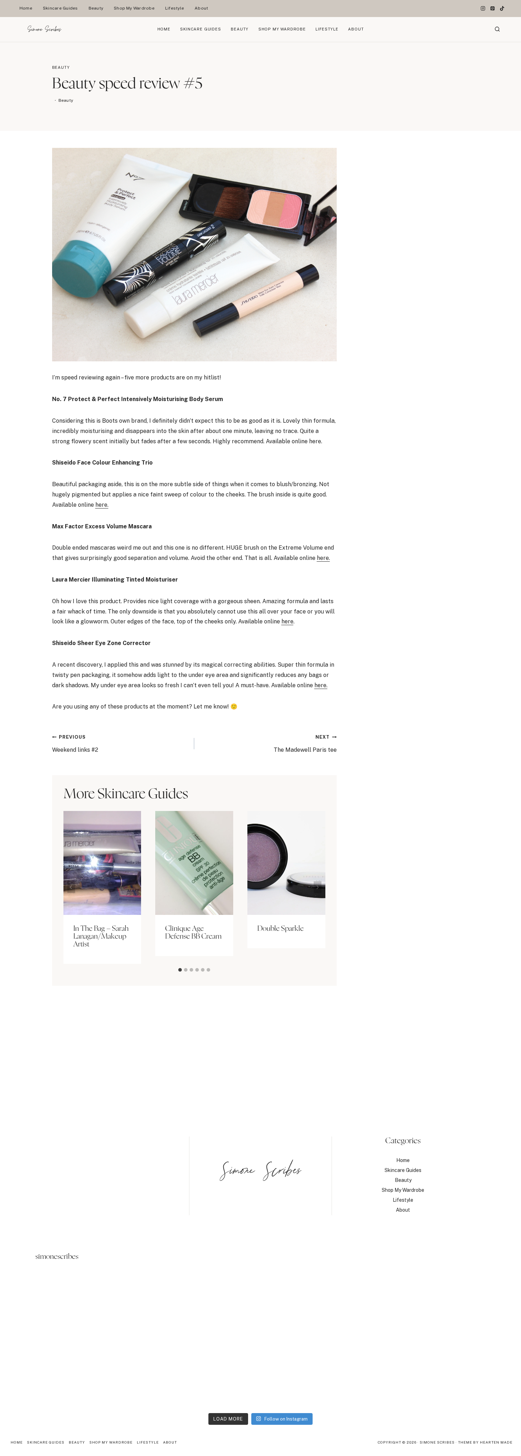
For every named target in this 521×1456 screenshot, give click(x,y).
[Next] (317, 887)
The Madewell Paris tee (305, 743)
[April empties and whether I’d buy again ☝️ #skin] (326, 1343)
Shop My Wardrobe (134, 8)
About (201, 8)
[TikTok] (502, 8)
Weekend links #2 (75, 743)
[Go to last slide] (71, 887)
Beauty (96, 8)
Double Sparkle (280, 928)
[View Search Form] (497, 29)
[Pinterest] (492, 8)
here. (101, 504)
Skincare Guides (60, 8)
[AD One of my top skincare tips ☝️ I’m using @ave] (64, 1343)
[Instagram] (483, 8)
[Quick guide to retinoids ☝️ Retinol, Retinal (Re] (195, 1343)
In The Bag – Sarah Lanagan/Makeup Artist (101, 936)
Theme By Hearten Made (485, 1442)
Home (25, 8)
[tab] (180, 970)
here (287, 621)
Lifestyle (174, 8)
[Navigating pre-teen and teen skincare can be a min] (457, 1343)
